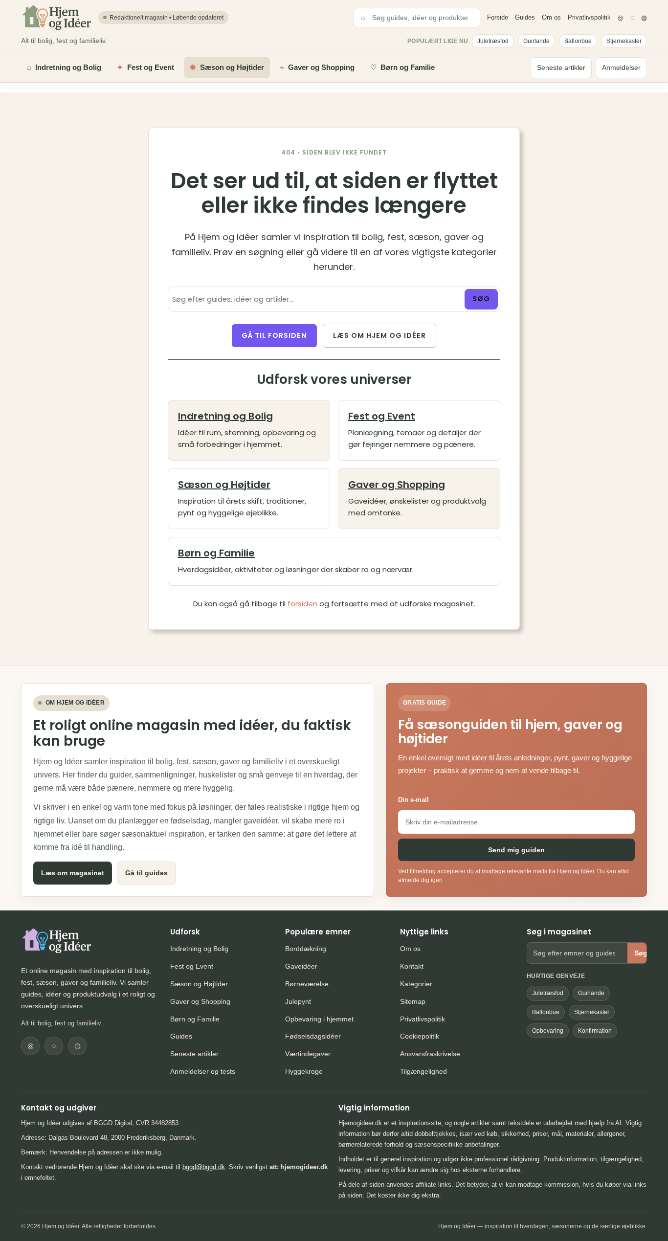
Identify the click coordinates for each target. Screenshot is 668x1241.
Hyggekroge (304, 1071)
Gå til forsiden (274, 335)
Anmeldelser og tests (202, 1071)
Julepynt (298, 1001)
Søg (481, 299)
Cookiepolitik (419, 1036)
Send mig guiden (516, 850)
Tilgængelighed (423, 1071)
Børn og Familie (216, 553)
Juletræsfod (493, 41)
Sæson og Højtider (224, 484)
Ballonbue (578, 41)
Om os (551, 17)
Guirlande (536, 41)
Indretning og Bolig (225, 416)
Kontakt (411, 966)
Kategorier (416, 984)
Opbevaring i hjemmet (319, 1019)
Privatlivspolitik (589, 17)
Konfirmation (595, 1030)
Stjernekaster (624, 41)
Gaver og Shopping (396, 484)
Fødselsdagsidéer (313, 1036)
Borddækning (305, 949)
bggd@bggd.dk (203, 1167)
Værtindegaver (308, 1054)
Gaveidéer (301, 966)
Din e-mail (413, 799)
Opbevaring (547, 1030)
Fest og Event (381, 416)
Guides (525, 17)
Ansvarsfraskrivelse (430, 1054)
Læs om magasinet (72, 873)
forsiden (302, 603)
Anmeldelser (621, 67)
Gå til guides (146, 873)
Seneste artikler (561, 67)
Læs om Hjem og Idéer (379, 335)
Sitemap (412, 1001)
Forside (497, 17)
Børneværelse (307, 984)
